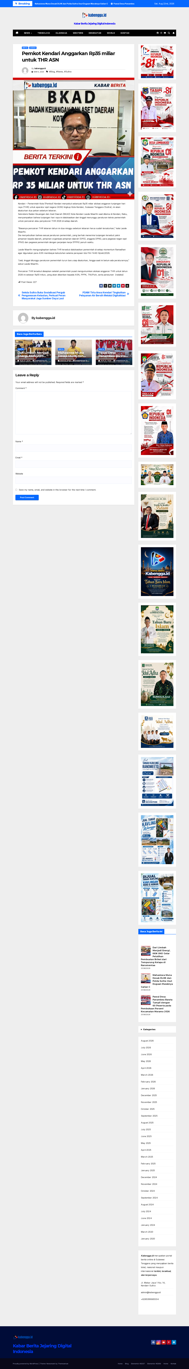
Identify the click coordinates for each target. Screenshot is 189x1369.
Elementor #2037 (138, 1364)
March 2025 (147, 1156)
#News (59, 71)
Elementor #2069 (154, 1364)
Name (19, 441)
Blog (127, 1364)
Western (78, 33)
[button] (169, 33)
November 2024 (149, 1184)
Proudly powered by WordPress (26, 1364)
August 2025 (147, 1122)
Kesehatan (95, 33)
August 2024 (147, 1204)
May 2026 (146, 1061)
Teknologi (44, 33)
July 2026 (146, 1047)
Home (120, 1364)
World (111, 33)
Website (19, 473)
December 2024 (149, 1177)
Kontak (125, 33)
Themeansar (63, 1364)
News (27, 33)
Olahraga (61, 33)
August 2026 (147, 1040)
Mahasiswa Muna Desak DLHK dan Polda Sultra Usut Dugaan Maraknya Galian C (157, 981)
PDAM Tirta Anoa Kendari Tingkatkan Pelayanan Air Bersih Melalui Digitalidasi (102, 294)
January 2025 (148, 1170)
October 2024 (148, 1191)
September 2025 (149, 1116)
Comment (21, 388)
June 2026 (146, 1054)
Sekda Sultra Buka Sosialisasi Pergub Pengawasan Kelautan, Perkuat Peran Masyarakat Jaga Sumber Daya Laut (43, 295)
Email (18, 457)
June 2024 (146, 1218)
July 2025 (146, 1129)
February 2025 (148, 1163)
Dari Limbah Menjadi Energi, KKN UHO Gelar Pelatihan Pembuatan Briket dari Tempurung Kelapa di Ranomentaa (155, 956)
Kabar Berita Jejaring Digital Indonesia (94, 23)
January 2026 (148, 1088)
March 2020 (147, 1232)
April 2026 (146, 1068)
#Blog (52, 71)
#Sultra (67, 71)
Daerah (33, 48)
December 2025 (149, 1095)
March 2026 (147, 1075)
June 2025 (146, 1136)
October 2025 (148, 1109)
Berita (25, 48)
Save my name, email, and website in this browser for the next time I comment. (57, 489)
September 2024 (149, 1197)
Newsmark (51, 1364)
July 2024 (146, 1211)
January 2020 (148, 1238)
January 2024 (148, 1225)
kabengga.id (40, 68)
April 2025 (146, 1150)
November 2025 (149, 1102)
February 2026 (148, 1081)
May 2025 (146, 1143)
